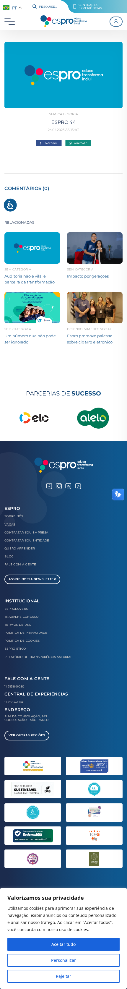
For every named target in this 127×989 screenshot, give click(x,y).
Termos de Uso (17, 624)
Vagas (9, 524)
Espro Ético (15, 648)
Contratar (26, 532)
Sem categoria (63, 114)
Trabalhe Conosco (21, 616)
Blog (9, 556)
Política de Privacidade (26, 632)
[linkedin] (68, 485)
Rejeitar (63, 976)
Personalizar (63, 960)
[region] (63, 938)
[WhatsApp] (78, 143)
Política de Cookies (22, 640)
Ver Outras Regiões (27, 735)
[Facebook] (49, 143)
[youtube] (78, 485)
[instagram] (59, 485)
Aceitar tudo (63, 944)
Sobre (13, 516)
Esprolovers (16, 608)
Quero (19, 548)
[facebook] (49, 485)
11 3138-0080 (14, 686)
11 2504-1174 (14, 702)
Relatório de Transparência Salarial (38, 657)
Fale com (20, 564)
